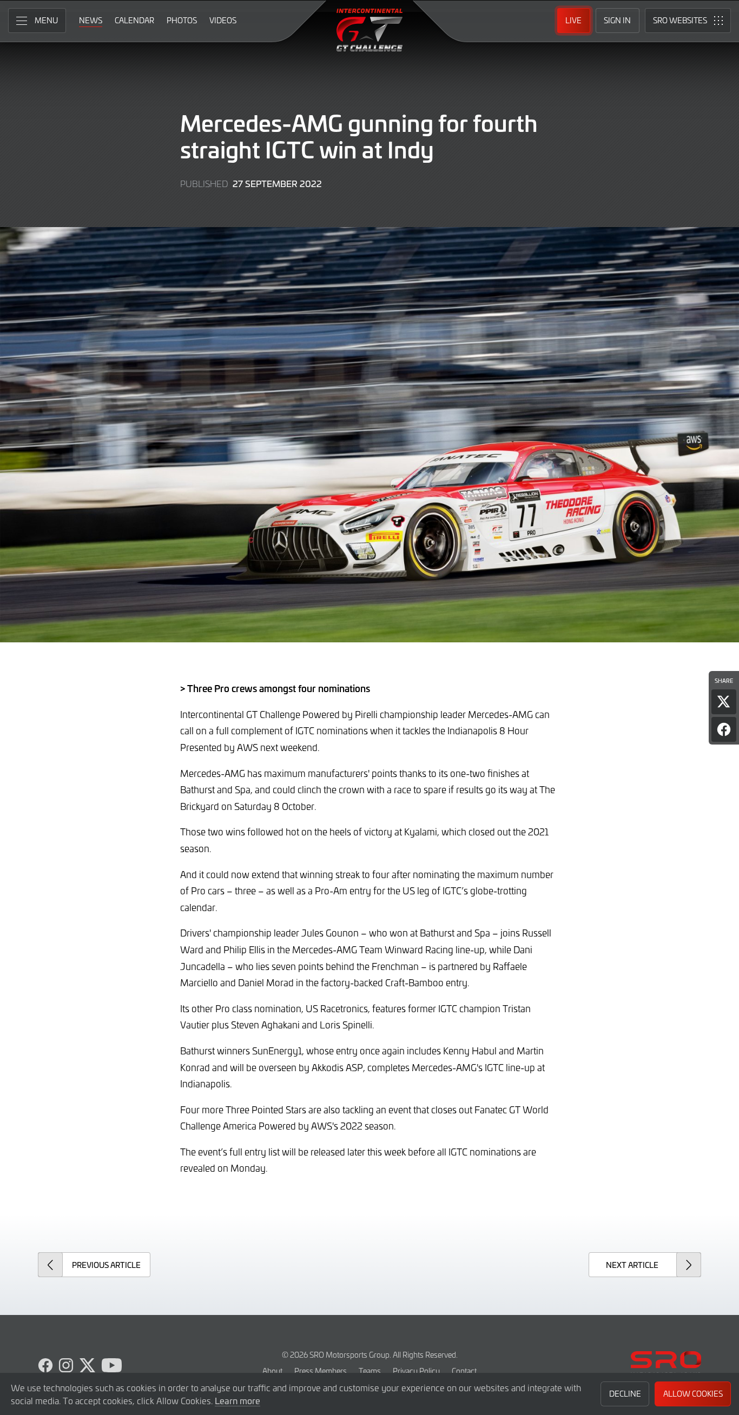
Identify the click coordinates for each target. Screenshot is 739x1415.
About (272, 1371)
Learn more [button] (237, 1400)
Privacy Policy (416, 1371)
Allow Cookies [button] (693, 1394)
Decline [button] (625, 1394)
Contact (464, 1371)
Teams (370, 1371)
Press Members (320, 1371)
